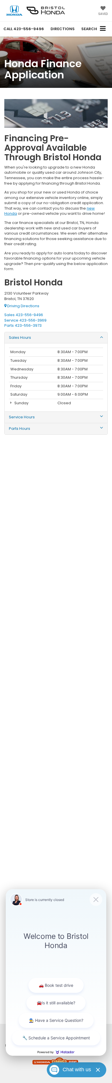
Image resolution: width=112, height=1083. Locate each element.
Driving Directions (22, 306)
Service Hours (22, 417)
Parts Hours (19, 428)
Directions (63, 29)
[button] (23, 28)
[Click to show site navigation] (103, 29)
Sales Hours (20, 337)
